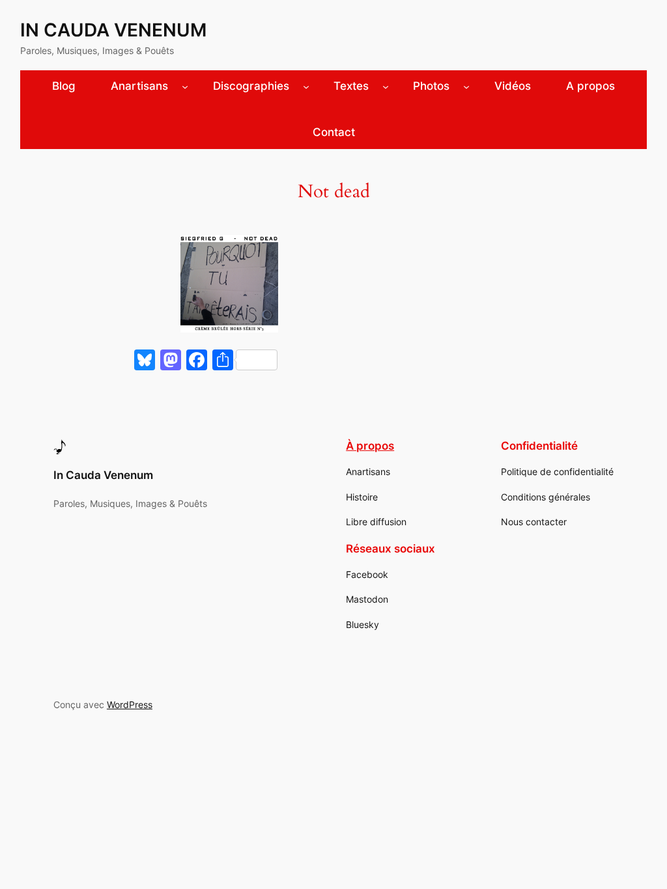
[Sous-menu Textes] (385, 86)
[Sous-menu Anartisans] (185, 86)
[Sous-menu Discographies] (306, 86)
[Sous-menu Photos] (466, 86)
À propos (370, 445)
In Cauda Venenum (113, 30)
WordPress (129, 704)
